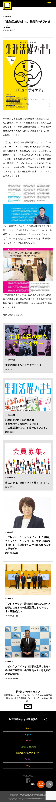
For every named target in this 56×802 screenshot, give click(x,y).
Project (28, 759)
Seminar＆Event (28, 747)
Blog (28, 765)
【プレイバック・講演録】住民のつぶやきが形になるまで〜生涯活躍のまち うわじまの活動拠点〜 (28, 607)
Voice (28, 741)
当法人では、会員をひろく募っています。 (28, 482)
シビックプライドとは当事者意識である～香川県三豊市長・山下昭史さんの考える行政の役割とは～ (28, 670)
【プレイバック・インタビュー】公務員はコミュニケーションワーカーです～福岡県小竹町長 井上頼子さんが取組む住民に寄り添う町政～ (28, 543)
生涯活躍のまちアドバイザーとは (23, 365)
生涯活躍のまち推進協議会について (28, 719)
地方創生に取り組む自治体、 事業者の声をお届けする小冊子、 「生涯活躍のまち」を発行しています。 (26, 424)
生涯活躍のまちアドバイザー (28, 753)
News (28, 728)
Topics (28, 734)
